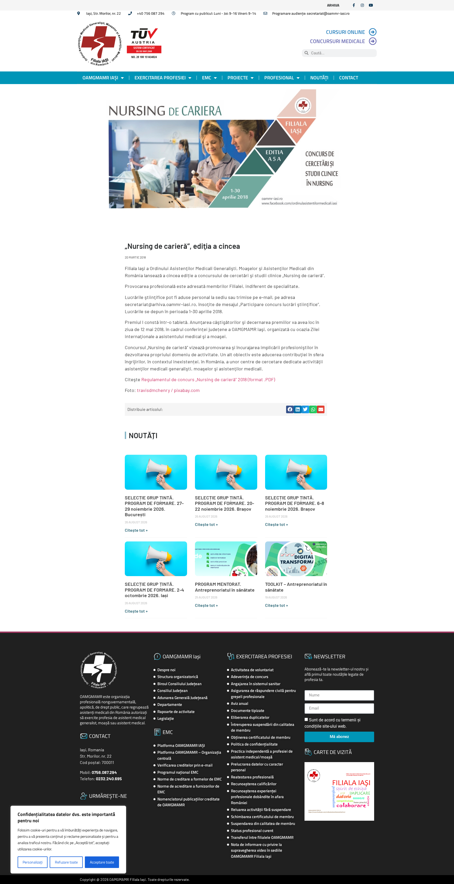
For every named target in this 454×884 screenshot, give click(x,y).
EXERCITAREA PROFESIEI (160, 77)
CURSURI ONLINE (345, 32)
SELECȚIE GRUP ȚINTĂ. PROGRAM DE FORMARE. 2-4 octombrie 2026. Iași (154, 589)
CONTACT (348, 77)
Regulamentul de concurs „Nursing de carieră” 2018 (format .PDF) (208, 379)
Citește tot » (136, 530)
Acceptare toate (102, 862)
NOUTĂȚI (319, 77)
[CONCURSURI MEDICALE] (373, 41)
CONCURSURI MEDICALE (337, 41)
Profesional (279, 77)
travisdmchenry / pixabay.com (168, 390)
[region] (68, 839)
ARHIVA (333, 5)
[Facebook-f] (353, 5)
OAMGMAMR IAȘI (100, 77)
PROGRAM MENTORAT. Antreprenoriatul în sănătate (225, 587)
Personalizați (33, 862)
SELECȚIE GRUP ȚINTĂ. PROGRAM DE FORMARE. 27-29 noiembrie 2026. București (154, 506)
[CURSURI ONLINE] (373, 32)
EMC (206, 77)
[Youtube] (371, 5)
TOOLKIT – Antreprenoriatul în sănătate (296, 587)
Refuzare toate (66, 862)
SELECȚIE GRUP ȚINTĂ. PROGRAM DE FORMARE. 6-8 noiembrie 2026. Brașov (294, 503)
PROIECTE (238, 77)
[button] (290, 409)
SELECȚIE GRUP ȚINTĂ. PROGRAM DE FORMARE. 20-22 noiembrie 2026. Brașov (224, 503)
